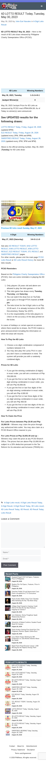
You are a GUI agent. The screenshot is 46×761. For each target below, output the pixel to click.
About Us (20, 746)
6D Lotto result (37, 506)
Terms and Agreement (23, 753)
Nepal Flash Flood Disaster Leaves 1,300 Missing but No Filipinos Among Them (25, 646)
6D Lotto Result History (23, 260)
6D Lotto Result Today (10, 509)
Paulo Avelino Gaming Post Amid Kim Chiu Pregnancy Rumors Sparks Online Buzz (26, 630)
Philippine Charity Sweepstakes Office (29, 274)
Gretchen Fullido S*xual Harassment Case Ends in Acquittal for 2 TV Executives (25, 592)
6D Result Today (37, 509)
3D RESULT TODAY (17, 246)
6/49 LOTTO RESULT (18, 249)
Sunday (26, 228)
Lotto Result (6, 513)
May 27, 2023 (36, 228)
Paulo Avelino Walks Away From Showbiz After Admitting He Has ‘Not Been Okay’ (25, 599)
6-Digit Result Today (22, 506)
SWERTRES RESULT (10, 254)
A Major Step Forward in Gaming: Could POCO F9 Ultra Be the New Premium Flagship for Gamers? (24, 607)
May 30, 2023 (24, 32)
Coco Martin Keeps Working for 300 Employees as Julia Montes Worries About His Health (25, 638)
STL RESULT (33, 252)
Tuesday (18, 95)
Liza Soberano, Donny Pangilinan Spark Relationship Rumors (24, 616)
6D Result (25, 509)
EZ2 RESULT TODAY (18, 252)
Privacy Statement (18, 750)
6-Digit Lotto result (12, 503)
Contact (12, 746)
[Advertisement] (23, 65)
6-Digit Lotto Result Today (31, 503)
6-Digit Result (7, 506)
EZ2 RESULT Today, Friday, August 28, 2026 (19, 133)
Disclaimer (31, 750)
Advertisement (31, 746)
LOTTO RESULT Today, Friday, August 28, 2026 (21, 127)
